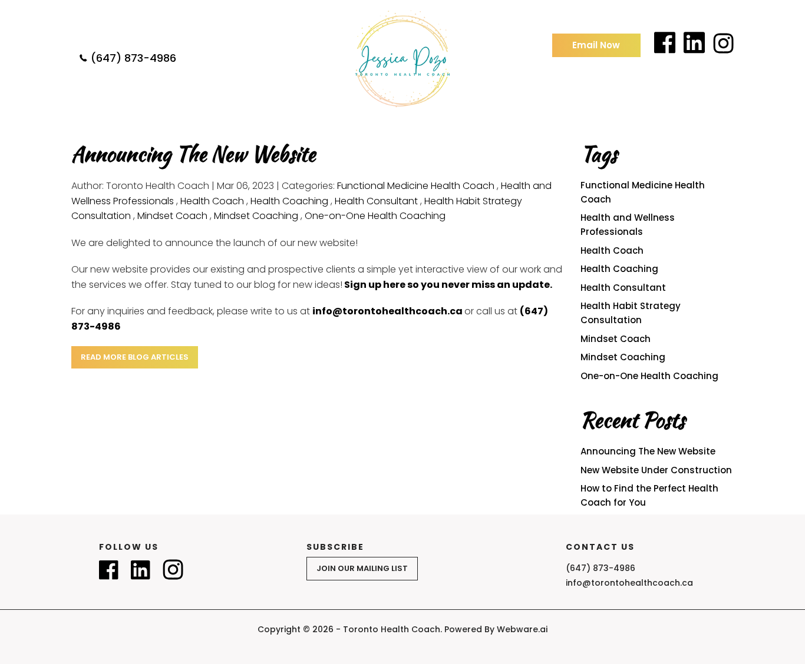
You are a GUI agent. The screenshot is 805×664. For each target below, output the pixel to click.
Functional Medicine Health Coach (415, 185)
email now (596, 45)
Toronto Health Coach (391, 629)
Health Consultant (376, 201)
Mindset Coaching (256, 216)
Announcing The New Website (647, 451)
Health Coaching (289, 201)
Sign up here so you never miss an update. (448, 284)
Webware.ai (522, 629)
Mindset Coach (172, 216)
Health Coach (212, 201)
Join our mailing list (362, 568)
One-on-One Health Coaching (375, 216)
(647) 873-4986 (133, 58)
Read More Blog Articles (135, 357)
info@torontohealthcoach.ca (387, 311)
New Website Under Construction (656, 470)
